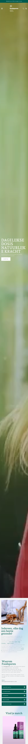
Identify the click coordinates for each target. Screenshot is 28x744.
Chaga (19, 641)
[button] (2, 8)
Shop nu (5, 259)
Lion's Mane (11, 641)
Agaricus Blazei (10, 643)
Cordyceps (3, 643)
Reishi (16, 641)
